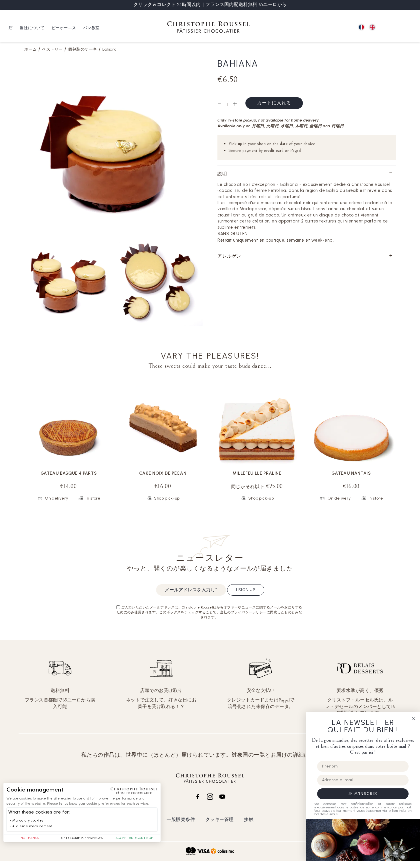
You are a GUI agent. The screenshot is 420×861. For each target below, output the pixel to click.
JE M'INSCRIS (362, 794)
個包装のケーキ (82, 49)
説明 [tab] (222, 173)
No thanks (30, 838)
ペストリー (52, 49)
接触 (248, 819)
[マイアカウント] (397, 27)
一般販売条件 (181, 819)
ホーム (30, 49)
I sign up (245, 589)
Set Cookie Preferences (82, 838)
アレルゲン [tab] (229, 256)
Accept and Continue (134, 838)
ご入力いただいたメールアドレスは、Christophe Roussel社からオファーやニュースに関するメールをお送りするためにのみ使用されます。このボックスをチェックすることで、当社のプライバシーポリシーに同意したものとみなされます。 (209, 612)
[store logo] (208, 28)
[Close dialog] (413, 718)
